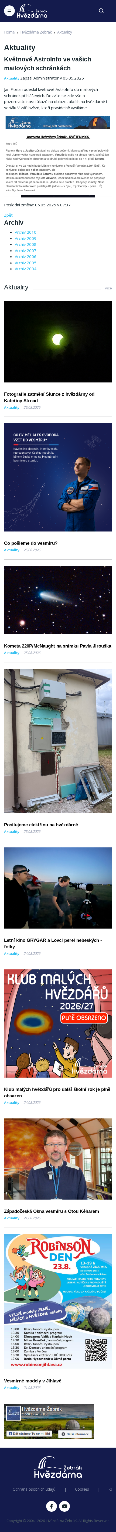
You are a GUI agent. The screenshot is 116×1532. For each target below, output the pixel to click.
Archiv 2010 (25, 232)
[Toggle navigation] (9, 10)
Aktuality (64, 32)
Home (9, 32)
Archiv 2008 (25, 244)
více (108, 288)
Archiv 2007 (25, 250)
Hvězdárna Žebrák (36, 32)
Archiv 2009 (25, 238)
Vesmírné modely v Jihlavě (32, 1381)
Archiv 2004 (25, 268)
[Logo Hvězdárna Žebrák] (32, 11)
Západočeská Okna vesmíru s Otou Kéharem (51, 1211)
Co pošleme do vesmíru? (30, 543)
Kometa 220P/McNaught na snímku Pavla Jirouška (57, 646)
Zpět (8, 215)
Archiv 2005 (25, 262)
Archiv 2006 (25, 256)
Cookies (82, 1489)
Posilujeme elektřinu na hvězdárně (41, 824)
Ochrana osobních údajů (34, 1489)
